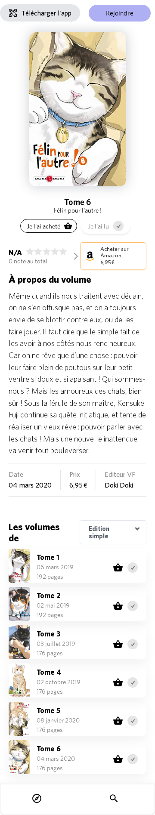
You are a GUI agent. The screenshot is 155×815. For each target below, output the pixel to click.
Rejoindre (119, 13)
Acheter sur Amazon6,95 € (114, 255)
